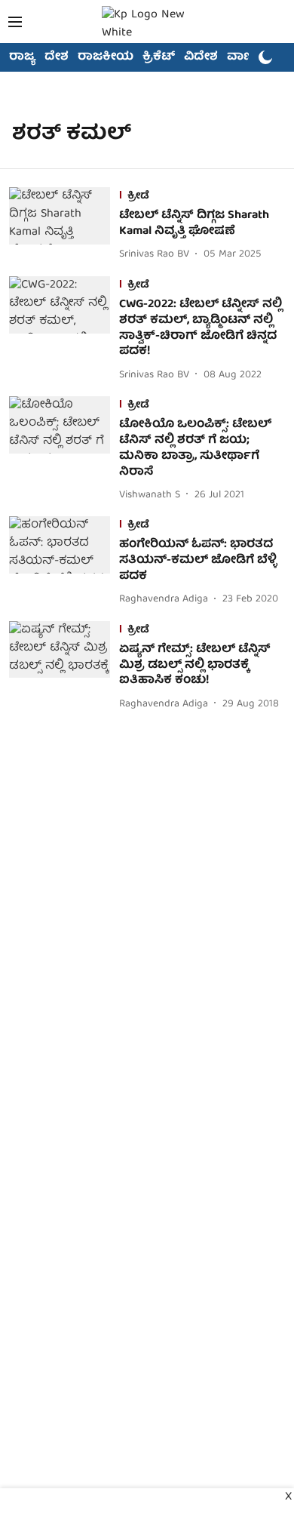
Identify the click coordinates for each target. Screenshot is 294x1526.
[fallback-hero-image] (64, 225)
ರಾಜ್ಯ (22, 57)
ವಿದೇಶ (201, 57)
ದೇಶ (56, 57)
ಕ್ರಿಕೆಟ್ (158, 57)
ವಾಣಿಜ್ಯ (246, 57)
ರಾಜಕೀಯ (105, 57)
